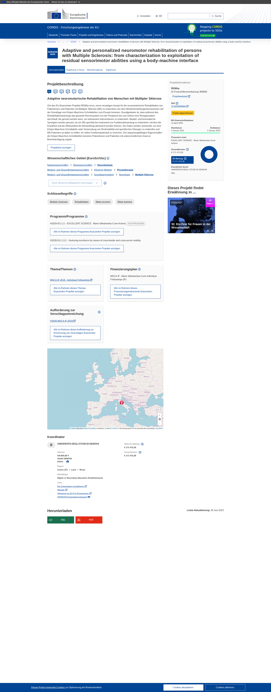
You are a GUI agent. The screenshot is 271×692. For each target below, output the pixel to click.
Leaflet (73, 428)
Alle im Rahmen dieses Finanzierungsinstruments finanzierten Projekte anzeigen (133, 291)
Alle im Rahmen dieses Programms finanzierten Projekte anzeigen (87, 231)
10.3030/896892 (178, 106)
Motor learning (125, 202)
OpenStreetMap (90, 428)
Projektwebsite (181, 96)
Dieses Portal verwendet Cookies (48, 687)
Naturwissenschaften (57, 165)
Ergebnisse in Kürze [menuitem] (75, 70)
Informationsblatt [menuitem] (56, 70)
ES (62, 92)
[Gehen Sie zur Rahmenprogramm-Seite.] (52, 53)
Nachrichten (136, 35)
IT (74, 92)
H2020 (73, 42)
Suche (158, 35)
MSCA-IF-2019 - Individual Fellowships (70, 280)
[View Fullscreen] (160, 409)
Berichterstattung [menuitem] (94, 70)
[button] (158, 16)
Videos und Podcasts (116, 35)
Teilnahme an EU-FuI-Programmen (84, 493)
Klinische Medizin (103, 170)
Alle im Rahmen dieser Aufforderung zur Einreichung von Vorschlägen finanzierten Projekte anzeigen (74, 333)
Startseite (53, 35)
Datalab (148, 35)
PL (80, 92)
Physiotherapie (125, 170)
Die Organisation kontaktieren (82, 486)
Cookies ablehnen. (225, 687)
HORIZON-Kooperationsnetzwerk (83, 497)
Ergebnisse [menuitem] (111, 70)
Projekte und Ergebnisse (91, 35)
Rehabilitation (82, 202)
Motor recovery (103, 202)
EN (55, 92)
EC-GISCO (113, 428)
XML (63, 520)
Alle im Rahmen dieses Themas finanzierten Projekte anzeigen (70, 290)
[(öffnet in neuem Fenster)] (70, 14)
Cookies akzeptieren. (183, 687)
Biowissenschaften (82, 165)
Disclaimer (159, 428)
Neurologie (124, 174)
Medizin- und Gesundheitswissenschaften (68, 170)
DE (49, 92)
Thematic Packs (68, 35)
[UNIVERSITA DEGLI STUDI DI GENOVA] (121, 402)
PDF (91, 520)
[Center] (160, 419)
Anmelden (145, 16)
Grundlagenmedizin (104, 174)
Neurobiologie (105, 165)
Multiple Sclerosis (59, 202)
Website (72, 490)
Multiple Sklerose (144, 174)
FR (68, 92)
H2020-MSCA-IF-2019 (62, 321)
